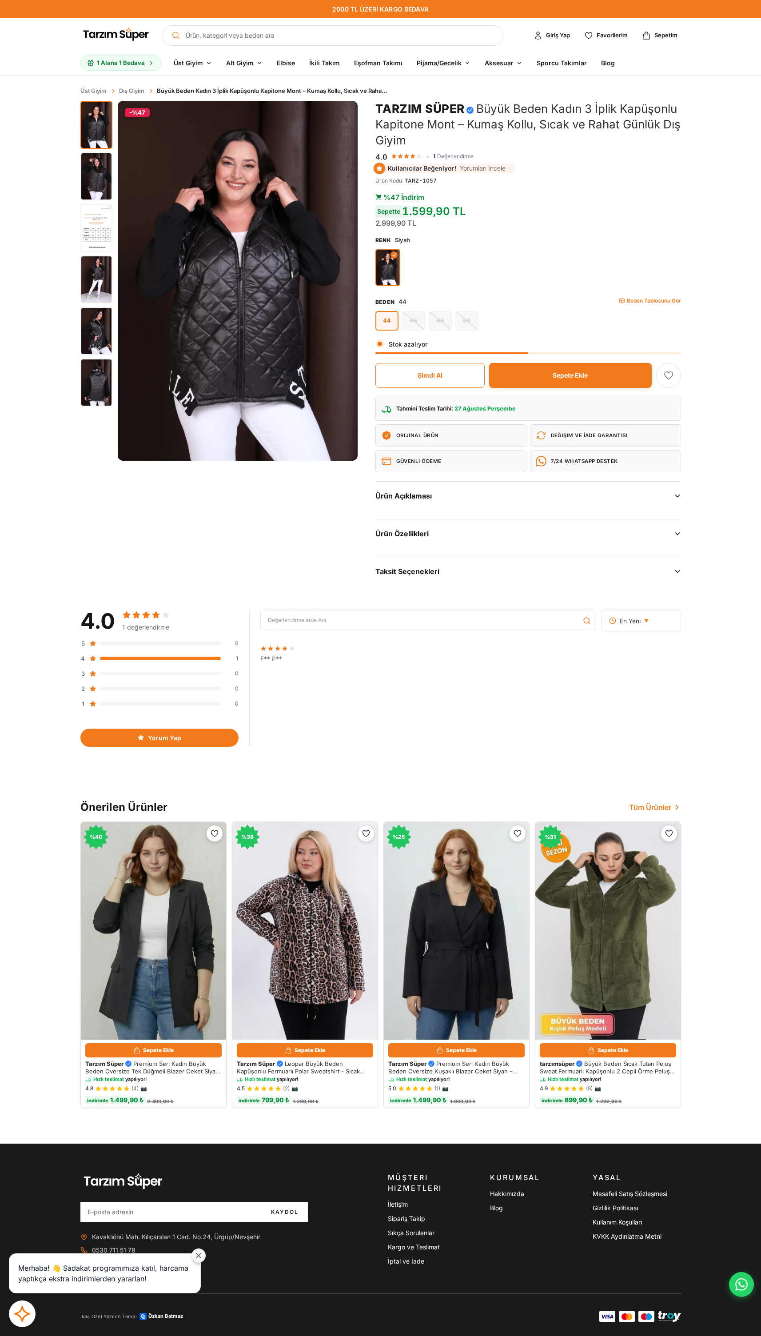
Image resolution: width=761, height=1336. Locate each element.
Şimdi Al (430, 375)
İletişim (398, 1204)
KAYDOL (285, 1211)
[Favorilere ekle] (668, 375)
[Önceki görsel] (132, 281)
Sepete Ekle (570, 375)
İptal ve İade (406, 1261)
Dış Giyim (131, 90)
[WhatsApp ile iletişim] (741, 1284)
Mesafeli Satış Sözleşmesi (630, 1193)
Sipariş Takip (406, 1218)
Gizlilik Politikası (615, 1208)
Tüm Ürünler (650, 807)
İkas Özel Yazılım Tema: (131, 1316)
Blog (496, 1208)
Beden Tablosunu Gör (654, 300)
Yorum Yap (164, 738)
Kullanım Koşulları (617, 1222)
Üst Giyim (93, 90)
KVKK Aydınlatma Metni (627, 1236)
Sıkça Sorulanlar (411, 1232)
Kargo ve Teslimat (414, 1247)
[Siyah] (387, 267)
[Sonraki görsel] (343, 281)
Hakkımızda (507, 1193)
